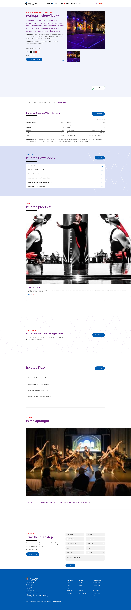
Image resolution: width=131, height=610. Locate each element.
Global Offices (70, 580)
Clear (63, 60)
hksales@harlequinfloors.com (33, 592)
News (80, 587)
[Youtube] (40, 595)
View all (100, 157)
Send (70, 565)
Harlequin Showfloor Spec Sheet (36, 186)
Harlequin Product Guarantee (36, 174)
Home (29, 102)
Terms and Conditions (57, 601)
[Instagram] (27, 595)
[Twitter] (34, 595)
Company (81, 580)
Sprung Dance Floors (96, 587)
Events (80, 585)
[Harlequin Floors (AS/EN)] (31, 3)
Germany (68, 585)
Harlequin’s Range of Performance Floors (39, 178)
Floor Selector (98, 335)
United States (69, 593)
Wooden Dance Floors (96, 595)
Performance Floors (96, 580)
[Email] (46, 595)
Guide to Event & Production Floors (37, 170)
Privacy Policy (49, 601)
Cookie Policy (43, 601)
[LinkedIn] (37, 595)
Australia (68, 582)
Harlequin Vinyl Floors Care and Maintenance (40, 182)
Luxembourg (69, 590)
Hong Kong (69, 587)
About (80, 582)
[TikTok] (43, 595)
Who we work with (83, 593)
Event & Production (96, 582)
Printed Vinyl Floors (96, 585)
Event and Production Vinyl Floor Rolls (47, 102)
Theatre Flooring (95, 590)
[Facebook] (30, 595)
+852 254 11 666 (33, 550)
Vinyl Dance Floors (96, 593)
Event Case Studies (33, 165)
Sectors (81, 590)
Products (34, 102)
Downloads (99, 113)
